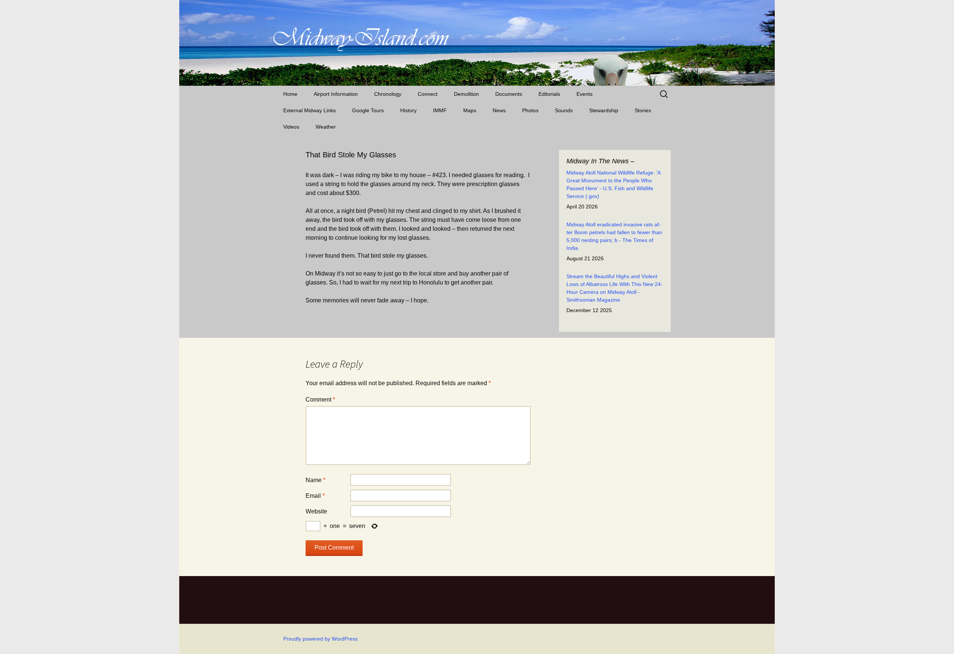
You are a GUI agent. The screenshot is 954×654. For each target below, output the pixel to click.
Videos (291, 127)
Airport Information (336, 94)
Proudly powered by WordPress (320, 639)
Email (315, 496)
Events (584, 94)
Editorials (549, 94)
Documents (508, 94)
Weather (326, 127)
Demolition (466, 94)
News (499, 110)
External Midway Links (309, 110)
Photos (530, 110)
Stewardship (603, 110)
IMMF (440, 110)
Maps (469, 110)
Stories (643, 110)
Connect (427, 94)
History (408, 110)
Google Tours (368, 110)
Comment (320, 399)
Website (316, 511)
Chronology (387, 94)
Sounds (564, 110)
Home (290, 94)
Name (315, 480)
